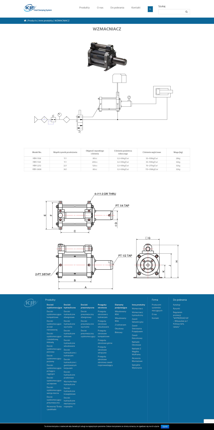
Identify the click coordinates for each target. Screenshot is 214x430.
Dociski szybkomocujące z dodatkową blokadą (54, 338)
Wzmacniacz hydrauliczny (137, 313)
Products (32, 20)
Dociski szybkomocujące (54, 306)
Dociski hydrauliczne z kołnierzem (70, 353)
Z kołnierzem (120, 325)
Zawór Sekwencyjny (137, 320)
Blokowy (118, 332)
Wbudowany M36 (120, 319)
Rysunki (176, 309)
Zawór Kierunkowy (137, 336)
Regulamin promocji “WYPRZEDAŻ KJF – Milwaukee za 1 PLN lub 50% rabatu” (181, 319)
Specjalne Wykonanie (137, 366)
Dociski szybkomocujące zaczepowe (54, 381)
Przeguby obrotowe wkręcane (102, 350)
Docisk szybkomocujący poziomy (54, 359)
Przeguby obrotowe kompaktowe (103, 334)
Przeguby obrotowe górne (105, 341)
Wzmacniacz (137, 309)
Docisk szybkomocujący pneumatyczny (54, 400)
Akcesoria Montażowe (137, 359)
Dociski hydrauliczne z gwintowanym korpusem (70, 363)
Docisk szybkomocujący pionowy (54, 349)
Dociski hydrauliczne (70, 306)
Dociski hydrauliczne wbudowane (69, 343)
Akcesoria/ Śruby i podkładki (54, 408)
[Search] (186, 11)
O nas (100, 7)
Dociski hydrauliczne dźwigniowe (69, 314)
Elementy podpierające (121, 306)
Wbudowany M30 (120, 313)
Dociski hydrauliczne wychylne (69, 324)
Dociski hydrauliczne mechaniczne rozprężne (69, 402)
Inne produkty (46, 20)
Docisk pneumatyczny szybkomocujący (88, 334)
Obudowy (119, 329)
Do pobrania (117, 7)
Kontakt (135, 7)
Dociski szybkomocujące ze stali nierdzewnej (54, 325)
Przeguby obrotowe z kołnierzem (103, 314)
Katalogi (176, 305)
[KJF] (39, 8)
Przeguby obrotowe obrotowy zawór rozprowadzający (105, 361)
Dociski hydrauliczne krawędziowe (69, 391)
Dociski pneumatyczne (87, 306)
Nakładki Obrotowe (136, 343)
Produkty (84, 7)
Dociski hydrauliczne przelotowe (69, 375)
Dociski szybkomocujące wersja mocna (54, 390)
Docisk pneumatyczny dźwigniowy (87, 314)
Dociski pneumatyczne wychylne (87, 324)
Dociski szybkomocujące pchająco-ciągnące (54, 369)
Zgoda (165, 427)
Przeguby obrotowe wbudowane (103, 324)
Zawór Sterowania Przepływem (137, 329)
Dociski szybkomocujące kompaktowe (54, 314)
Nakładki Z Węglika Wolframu (136, 352)
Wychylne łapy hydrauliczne (70, 383)
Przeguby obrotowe (102, 306)
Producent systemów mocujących (157, 308)
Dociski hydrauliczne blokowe (69, 334)
